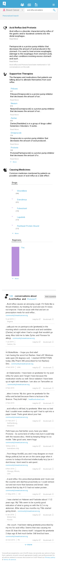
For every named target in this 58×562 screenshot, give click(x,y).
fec (23, 247)
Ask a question (51, 296)
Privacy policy (50, 557)
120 (11, 296)
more (29, 544)
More (15, 162)
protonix (14, 147)
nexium (14, 103)
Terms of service (9, 560)
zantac (14, 118)
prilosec (14, 88)
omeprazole (16, 133)
